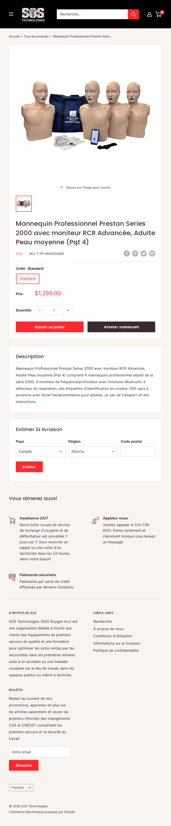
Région (74, 441)
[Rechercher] (133, 14)
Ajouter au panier (50, 327)
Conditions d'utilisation (112, 636)
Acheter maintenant (121, 327)
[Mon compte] (149, 14)
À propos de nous (108, 629)
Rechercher (102, 621)
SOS (19, 253)
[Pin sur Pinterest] (135, 253)
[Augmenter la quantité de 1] (68, 310)
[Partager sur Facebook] (127, 253)
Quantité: (24, 310)
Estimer (29, 467)
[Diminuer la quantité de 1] (39, 310)
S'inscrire (24, 765)
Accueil (14, 36)
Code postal (131, 441)
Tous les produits (36, 36)
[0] (158, 14)
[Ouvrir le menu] (11, 14)
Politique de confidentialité (115, 650)
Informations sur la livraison (116, 643)
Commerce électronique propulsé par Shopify (42, 812)
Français (17, 787)
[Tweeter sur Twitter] (143, 253)
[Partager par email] (152, 253)
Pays (20, 441)
